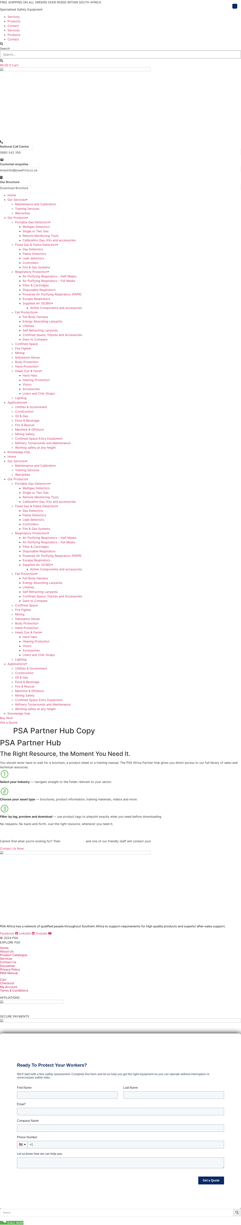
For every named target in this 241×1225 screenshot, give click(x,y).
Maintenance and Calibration (35, 204)
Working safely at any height (35, 447)
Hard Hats (30, 375)
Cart (3, 979)
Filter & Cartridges (36, 285)
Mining (19, 353)
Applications (16, 402)
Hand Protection (26, 366)
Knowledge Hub (19, 452)
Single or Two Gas (36, 231)
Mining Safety (25, 434)
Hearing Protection (36, 380)
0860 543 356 (10, 152)
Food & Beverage (27, 420)
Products (14, 21)
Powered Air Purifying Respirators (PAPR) (52, 294)
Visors (27, 384)
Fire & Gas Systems (36, 267)
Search (5, 48)
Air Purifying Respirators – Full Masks (49, 281)
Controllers (30, 263)
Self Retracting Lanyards (40, 330)
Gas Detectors (33, 249)
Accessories (31, 389)
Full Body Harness (35, 317)
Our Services (17, 200)
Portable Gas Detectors (32, 222)
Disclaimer (7, 966)
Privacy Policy (10, 969)
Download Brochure (14, 188)
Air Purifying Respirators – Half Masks (49, 276)
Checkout (7, 983)
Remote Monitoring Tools (41, 236)
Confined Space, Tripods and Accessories (52, 335)
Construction (24, 411)
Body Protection (26, 362)
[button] (120, 44)
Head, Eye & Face (27, 371)
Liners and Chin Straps (39, 393)
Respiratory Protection (31, 272)
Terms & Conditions (14, 990)
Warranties (22, 213)
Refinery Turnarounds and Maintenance (43, 443)
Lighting (21, 398)
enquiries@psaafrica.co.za (18, 170)
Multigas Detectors (36, 227)
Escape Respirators (36, 299)
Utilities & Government (31, 407)
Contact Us (8, 962)
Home (12, 195)
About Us (7, 951)
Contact (13, 26)
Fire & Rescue (24, 425)
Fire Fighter (23, 348)
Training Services (27, 209)
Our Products (17, 218)
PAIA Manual (9, 973)
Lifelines (28, 326)
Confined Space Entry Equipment (39, 438)
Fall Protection (25, 312)
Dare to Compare (35, 339)
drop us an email (73, 841)
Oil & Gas (21, 416)
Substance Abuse (27, 357)
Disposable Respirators (39, 290)
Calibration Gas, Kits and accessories (49, 240)
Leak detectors (33, 258)
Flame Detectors (34, 254)
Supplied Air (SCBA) (37, 303)
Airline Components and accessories (56, 308)
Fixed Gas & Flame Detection (35, 245)
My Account (8, 987)
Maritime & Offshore (29, 429)
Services (14, 17)
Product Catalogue (13, 955)
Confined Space (26, 344)
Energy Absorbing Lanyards (42, 321)
